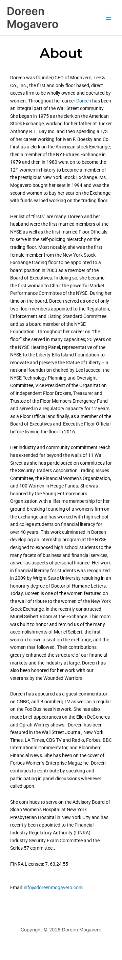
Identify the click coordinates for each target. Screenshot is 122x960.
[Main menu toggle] (109, 18)
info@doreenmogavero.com (53, 887)
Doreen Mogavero (32, 17)
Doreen (83, 100)
